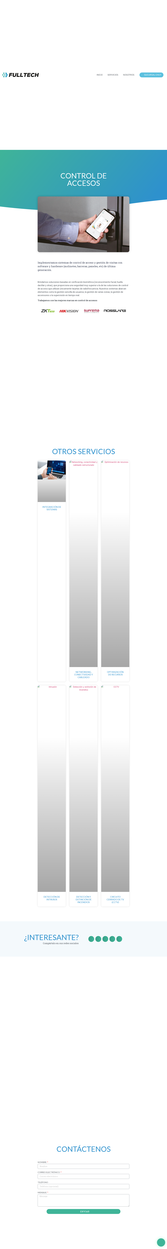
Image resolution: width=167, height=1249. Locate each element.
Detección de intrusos (52, 898)
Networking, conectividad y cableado (83, 675)
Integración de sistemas (51, 508)
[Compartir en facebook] (91, 939)
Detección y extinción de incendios (83, 899)
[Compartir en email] (112, 939)
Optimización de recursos (115, 673)
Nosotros (128, 75)
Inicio (100, 75)
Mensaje (42, 1192)
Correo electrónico (49, 1172)
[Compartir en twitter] (98, 939)
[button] (151, 74)
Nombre (42, 1162)
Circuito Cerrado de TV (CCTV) (115, 899)
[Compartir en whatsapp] (119, 939)
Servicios (112, 75)
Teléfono (43, 1182)
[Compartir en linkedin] (105, 939)
